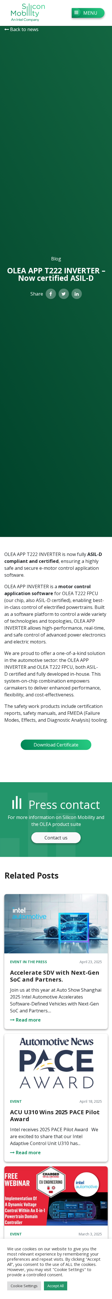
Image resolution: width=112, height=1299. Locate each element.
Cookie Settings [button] (24, 1285)
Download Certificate (56, 745)
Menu (90, 13)
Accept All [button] (55, 1285)
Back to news (23, 29)
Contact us (56, 838)
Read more (28, 1020)
